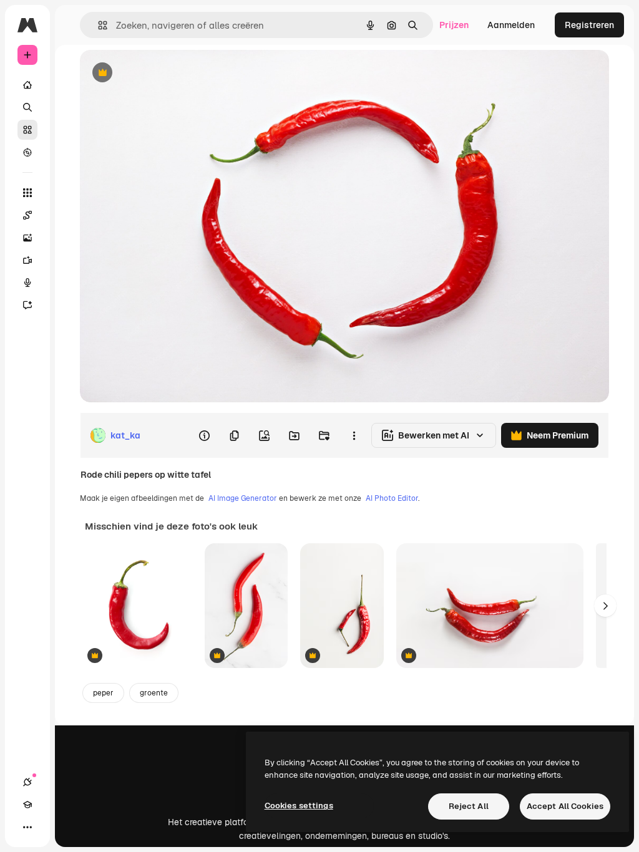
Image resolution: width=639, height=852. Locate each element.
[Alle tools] (27, 193)
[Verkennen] (27, 152)
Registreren (589, 25)
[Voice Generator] (27, 283)
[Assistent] (27, 305)
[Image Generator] (27, 238)
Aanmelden (511, 25)
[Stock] (27, 130)
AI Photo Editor (392, 498)
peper (103, 693)
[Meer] (27, 827)
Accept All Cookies (565, 806)
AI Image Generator (242, 498)
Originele (162, 73)
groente (154, 693)
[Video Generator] (27, 260)
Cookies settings (299, 805)
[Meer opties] (353, 435)
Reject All (469, 806)
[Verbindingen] (27, 782)
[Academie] (27, 805)
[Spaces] (27, 215)
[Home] (27, 85)
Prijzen (454, 25)
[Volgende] (605, 605)
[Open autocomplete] (97, 25)
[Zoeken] (27, 107)
